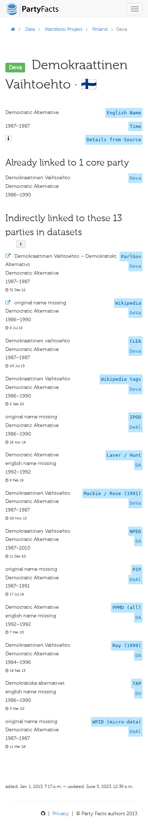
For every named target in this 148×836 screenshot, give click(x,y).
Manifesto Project (63, 29)
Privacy (60, 814)
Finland (100, 29)
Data (30, 29)
